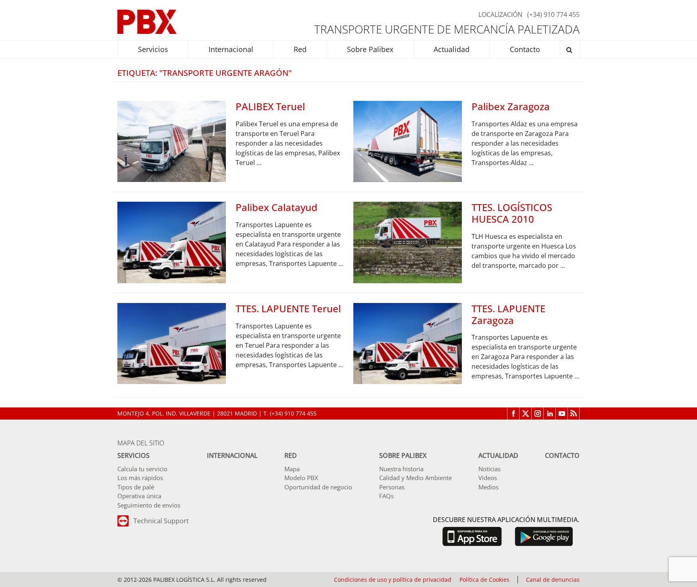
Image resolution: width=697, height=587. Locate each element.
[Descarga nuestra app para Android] (544, 536)
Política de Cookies (484, 579)
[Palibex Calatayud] (171, 241)
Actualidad (498, 455)
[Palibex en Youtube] (561, 413)
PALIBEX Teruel (270, 106)
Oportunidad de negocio (318, 487)
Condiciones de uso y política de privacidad (392, 579)
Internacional (232, 455)
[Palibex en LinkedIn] (549, 413)
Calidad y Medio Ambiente (415, 478)
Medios (488, 487)
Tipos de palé (135, 487)
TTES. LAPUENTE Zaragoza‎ (508, 314)
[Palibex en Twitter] (525, 413)
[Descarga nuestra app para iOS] (472, 536)
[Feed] (574, 413)
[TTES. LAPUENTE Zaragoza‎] (407, 342)
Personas (392, 487)
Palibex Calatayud (276, 207)
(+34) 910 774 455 (553, 14)
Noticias (489, 469)
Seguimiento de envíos (148, 505)
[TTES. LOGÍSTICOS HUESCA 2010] (407, 241)
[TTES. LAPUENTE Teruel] (171, 342)
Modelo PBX (301, 478)
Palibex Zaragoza (511, 106)
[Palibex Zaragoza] (407, 140)
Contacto (562, 455)
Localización (500, 14)
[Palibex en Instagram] (537, 413)
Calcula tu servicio (142, 469)
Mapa (292, 469)
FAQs (386, 496)
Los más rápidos (140, 478)
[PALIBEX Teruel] (171, 140)
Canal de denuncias (553, 579)
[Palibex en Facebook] (513, 413)
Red (290, 455)
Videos (487, 478)
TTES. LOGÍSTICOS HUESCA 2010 (512, 213)
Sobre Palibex (403, 455)
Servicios (133, 455)
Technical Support (161, 520)
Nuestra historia (401, 469)
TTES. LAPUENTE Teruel (288, 308)
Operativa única (139, 496)
